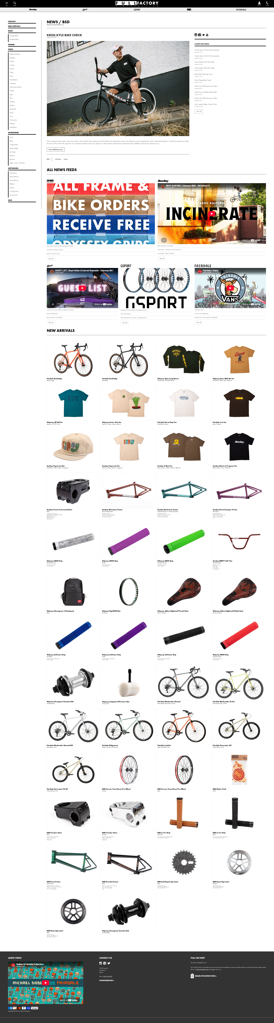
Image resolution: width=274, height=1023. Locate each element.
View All (198, 111)
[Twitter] (203, 35)
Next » (66, 159)
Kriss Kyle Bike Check (64, 35)
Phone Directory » (106, 980)
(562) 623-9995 (107, 976)
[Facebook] (199, 35)
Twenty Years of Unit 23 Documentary (207, 50)
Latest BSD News (202, 44)
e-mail (212, 969)
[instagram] (196, 35)
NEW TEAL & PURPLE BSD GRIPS (206, 92)
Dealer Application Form (202, 969)
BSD (66, 21)
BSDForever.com (58, 25)
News (52, 21)
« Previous (57, 159)
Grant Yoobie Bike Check (203, 80)
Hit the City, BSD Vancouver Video (206, 86)
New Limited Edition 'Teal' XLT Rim (206, 104)
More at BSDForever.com (55, 149)
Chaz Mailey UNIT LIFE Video (204, 62)
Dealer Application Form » (206, 976)
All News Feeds (62, 169)
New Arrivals (61, 330)
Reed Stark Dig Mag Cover (204, 74)
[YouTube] (207, 35)
